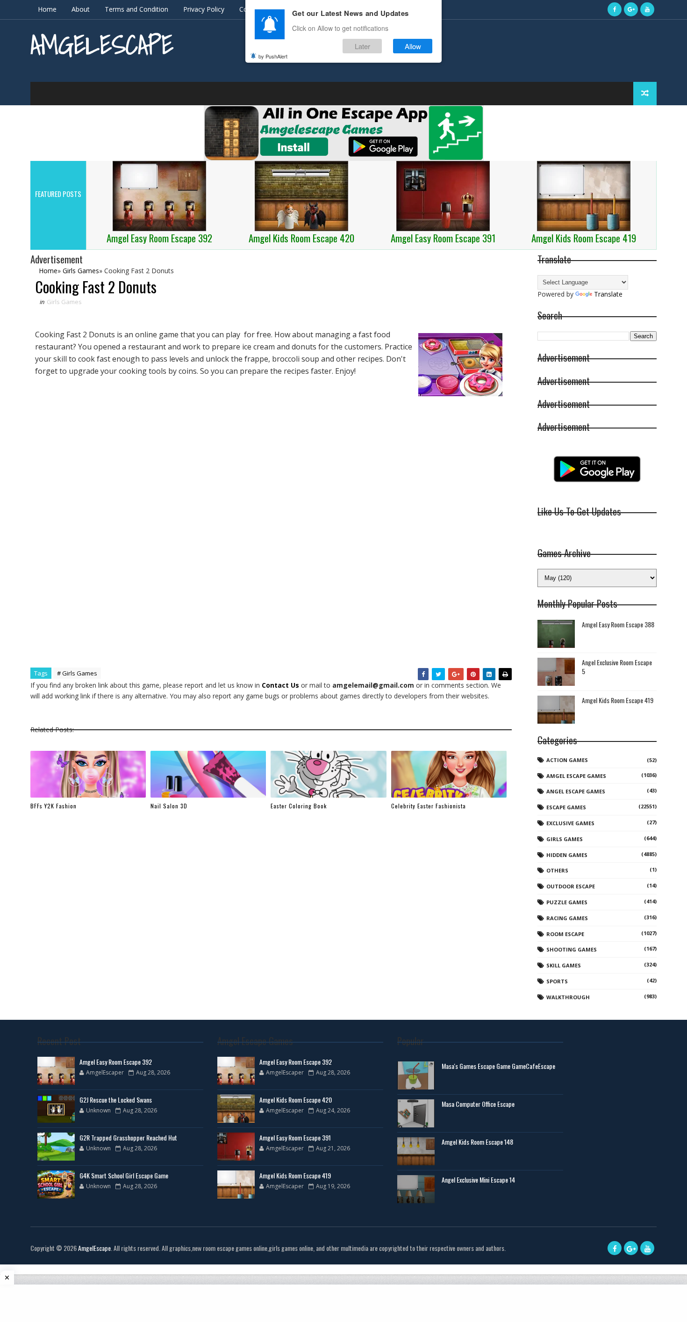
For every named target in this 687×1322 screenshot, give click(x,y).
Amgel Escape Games (576, 775)
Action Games (567, 759)
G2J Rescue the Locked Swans (115, 1099)
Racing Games (567, 918)
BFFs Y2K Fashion (53, 806)
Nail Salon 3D (168, 806)
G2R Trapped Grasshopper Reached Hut (128, 1137)
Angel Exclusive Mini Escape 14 (478, 1179)
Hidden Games (566, 854)
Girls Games (64, 302)
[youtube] (647, 9)
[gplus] (631, 9)
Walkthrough (568, 997)
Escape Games (566, 807)
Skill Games (563, 965)
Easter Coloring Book (299, 806)
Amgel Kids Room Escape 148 (477, 1142)
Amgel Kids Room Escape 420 (295, 1099)
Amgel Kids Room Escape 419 (617, 700)
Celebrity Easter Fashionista (428, 806)
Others (557, 870)
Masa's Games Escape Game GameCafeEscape (498, 1066)
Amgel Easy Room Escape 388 (618, 624)
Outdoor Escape (570, 886)
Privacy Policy (203, 9)
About (81, 9)
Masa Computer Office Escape (478, 1104)
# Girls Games (77, 673)
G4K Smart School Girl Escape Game (123, 1175)
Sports (557, 981)
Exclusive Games (570, 823)
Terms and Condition (136, 9)
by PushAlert (272, 56)
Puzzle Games (566, 902)
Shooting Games (571, 949)
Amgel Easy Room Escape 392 (115, 1062)
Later (362, 46)
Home (47, 9)
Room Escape (565, 933)
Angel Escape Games (575, 791)
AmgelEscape (101, 44)
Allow (413, 46)
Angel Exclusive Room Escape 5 (617, 666)
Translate (608, 294)
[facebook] (615, 9)
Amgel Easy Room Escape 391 (295, 1137)
